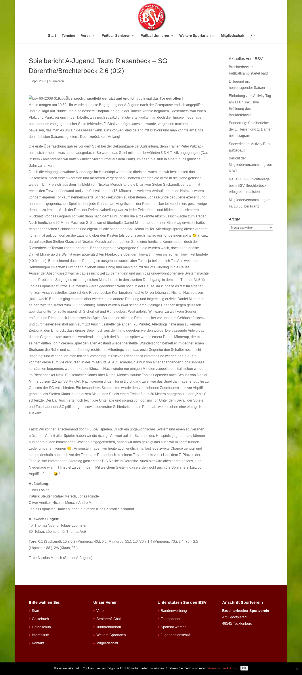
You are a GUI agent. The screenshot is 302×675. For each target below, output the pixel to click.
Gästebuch (40, 619)
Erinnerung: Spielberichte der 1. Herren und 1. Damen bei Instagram (250, 129)
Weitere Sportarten (195, 35)
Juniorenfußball (108, 627)
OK (244, 668)
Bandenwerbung (174, 611)
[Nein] (296, 669)
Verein (86, 35)
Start (52, 35)
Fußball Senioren (116, 35)
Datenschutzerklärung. (222, 668)
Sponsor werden (174, 627)
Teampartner (170, 619)
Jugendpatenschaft (176, 635)
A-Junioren (56, 81)
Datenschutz (42, 627)
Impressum (40, 635)
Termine (68, 35)
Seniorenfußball (109, 619)
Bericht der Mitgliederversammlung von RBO (250, 164)
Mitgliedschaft (232, 35)
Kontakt (38, 643)
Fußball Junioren (155, 35)
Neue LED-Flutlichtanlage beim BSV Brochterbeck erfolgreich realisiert (249, 185)
